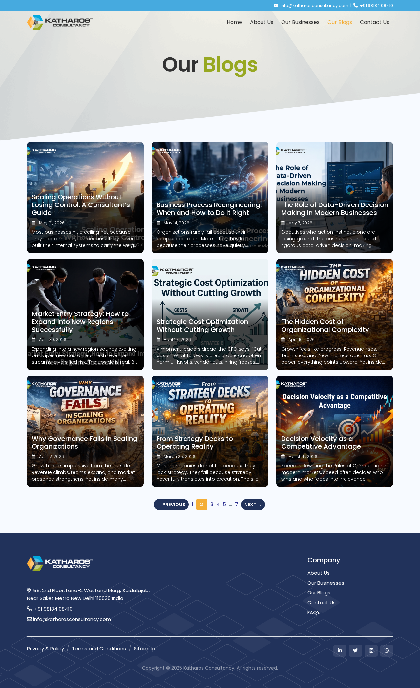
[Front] (60, 22)
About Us (318, 573)
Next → (253, 504)
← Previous (171, 504)
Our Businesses (325, 582)
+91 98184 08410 (376, 5)
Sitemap (144, 648)
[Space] (60, 563)
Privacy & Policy (45, 648)
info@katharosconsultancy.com (71, 619)
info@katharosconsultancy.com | (316, 5)
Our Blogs (318, 592)
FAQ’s (314, 612)
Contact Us (321, 602)
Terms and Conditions (99, 648)
